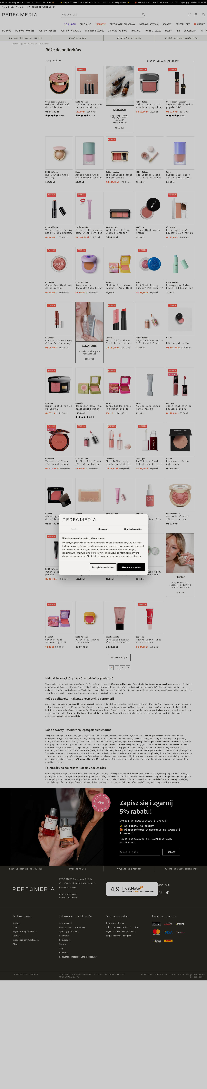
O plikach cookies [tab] (133, 529)
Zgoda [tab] (74, 529)
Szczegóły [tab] (103, 529)
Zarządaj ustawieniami (103, 567)
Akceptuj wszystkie (131, 567)
